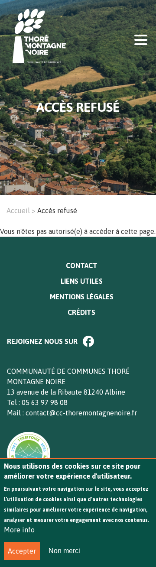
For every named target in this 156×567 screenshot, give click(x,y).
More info (19, 530)
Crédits (81, 312)
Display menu (140, 39)
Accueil (18, 210)
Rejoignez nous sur (42, 341)
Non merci (64, 550)
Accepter (22, 551)
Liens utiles (82, 281)
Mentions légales (82, 297)
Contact (82, 265)
